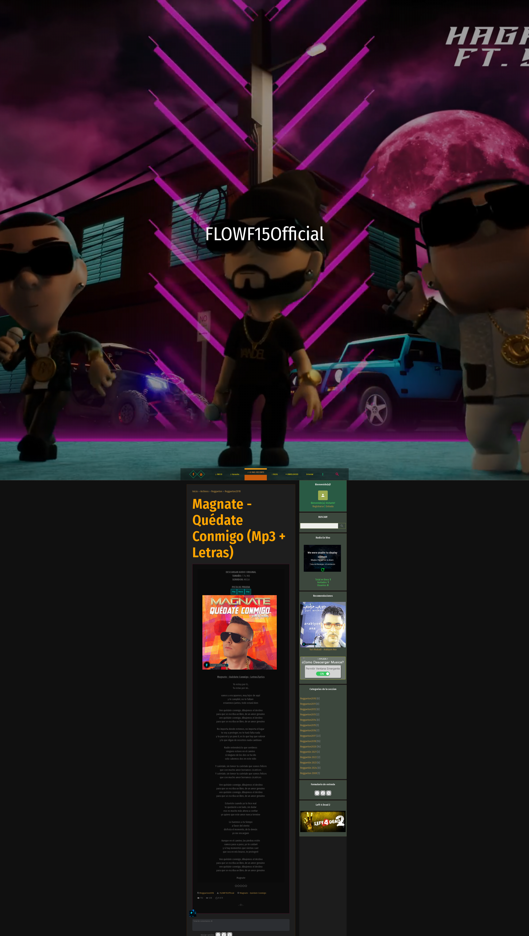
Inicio (195, 491)
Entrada (330, 506)
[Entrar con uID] (317, 793)
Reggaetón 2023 (308, 762)
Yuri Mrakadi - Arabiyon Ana (323, 649)
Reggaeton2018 (233, 491)
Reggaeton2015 (308, 725)
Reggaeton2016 (308, 730)
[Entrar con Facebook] (323, 793)
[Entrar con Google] (328, 793)
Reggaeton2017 (308, 735)
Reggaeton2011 (308, 703)
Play (233, 592)
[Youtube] (201, 474)
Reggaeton (216, 491)
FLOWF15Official (264, 234)
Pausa (240, 592)
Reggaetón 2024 (308, 767)
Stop (247, 592)
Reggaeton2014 (308, 719)
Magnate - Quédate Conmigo (253, 893)
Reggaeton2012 (308, 709)
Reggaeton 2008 (308, 773)
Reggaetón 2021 (308, 751)
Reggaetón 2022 (308, 757)
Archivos (204, 491)
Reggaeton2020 (308, 746)
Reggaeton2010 (308, 698)
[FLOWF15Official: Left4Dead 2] (323, 831)
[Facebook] (193, 474)
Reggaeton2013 (308, 714)
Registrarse (318, 506)
